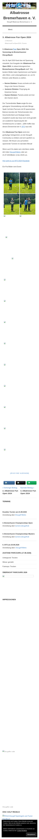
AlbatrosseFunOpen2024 (13, 43)
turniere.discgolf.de (22, 526)
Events (24, 43)
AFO (23, 127)
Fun (14, 49)
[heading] (19, 105)
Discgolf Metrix (15, 152)
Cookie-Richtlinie (22, 830)
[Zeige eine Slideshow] (19, 473)
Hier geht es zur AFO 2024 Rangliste (16, 161)
